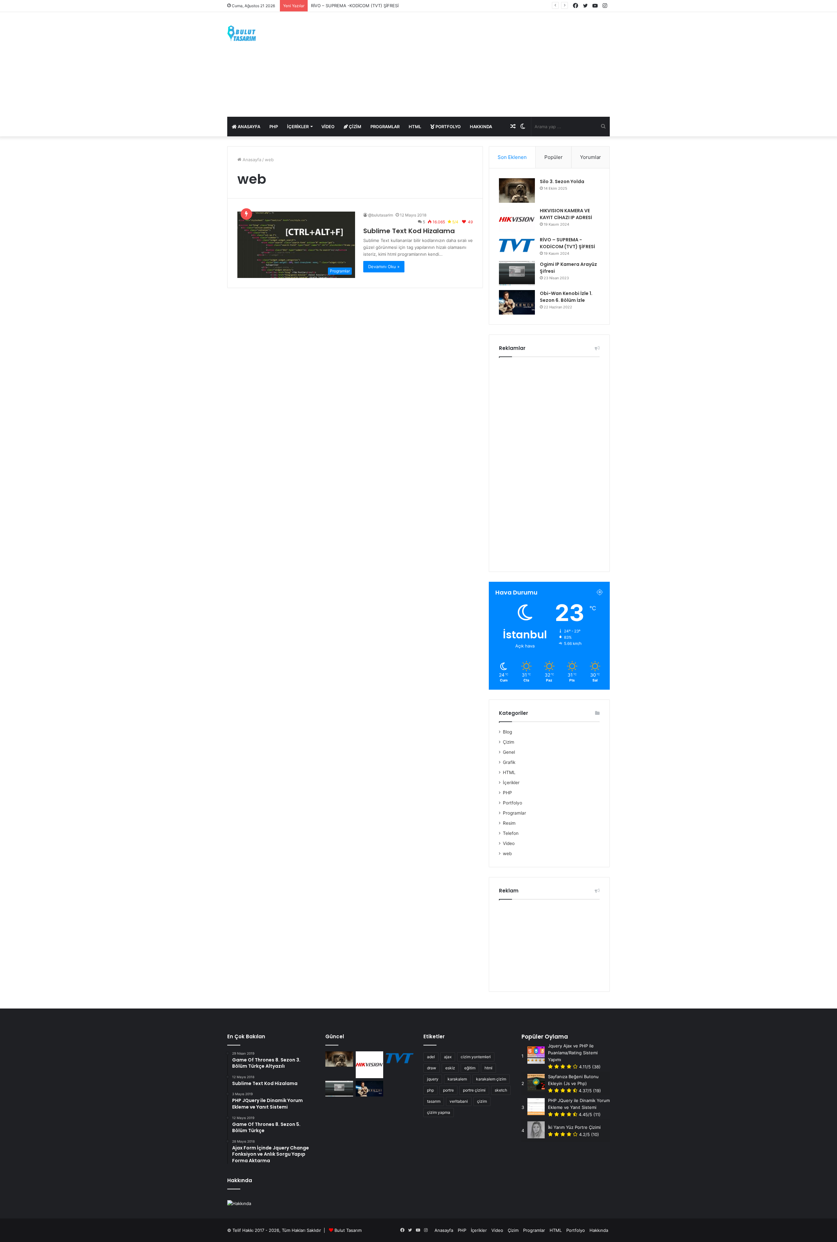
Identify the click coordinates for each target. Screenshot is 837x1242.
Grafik (509, 762)
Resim (509, 823)
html (488, 1067)
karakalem (457, 1079)
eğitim (469, 1067)
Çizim (354, 126)
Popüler (553, 157)
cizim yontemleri (476, 1056)
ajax (448, 1056)
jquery (432, 1079)
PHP (273, 126)
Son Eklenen (512, 157)
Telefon (511, 833)
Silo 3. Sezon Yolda (562, 181)
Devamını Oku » (384, 266)
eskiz (450, 1067)
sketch (501, 1090)
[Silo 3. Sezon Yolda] (517, 190)
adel (431, 1056)
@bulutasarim (380, 215)
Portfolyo (448, 126)
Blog (507, 731)
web (507, 853)
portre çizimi (474, 1090)
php (430, 1090)
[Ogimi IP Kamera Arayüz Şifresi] (517, 273)
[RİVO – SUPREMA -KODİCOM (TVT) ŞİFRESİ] (517, 245)
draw (431, 1067)
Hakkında (481, 126)
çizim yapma (438, 1112)
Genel (509, 752)
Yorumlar (590, 157)
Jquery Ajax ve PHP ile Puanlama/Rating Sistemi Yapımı (573, 1052)
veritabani (459, 1101)
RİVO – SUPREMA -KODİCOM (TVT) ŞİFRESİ (355, 5)
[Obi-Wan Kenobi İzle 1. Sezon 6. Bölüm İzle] (517, 302)
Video (327, 126)
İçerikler (298, 126)
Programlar (385, 126)
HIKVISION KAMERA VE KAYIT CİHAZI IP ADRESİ (566, 214)
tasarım (433, 1101)
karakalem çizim (491, 1079)
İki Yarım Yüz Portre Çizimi (574, 1127)
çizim (482, 1101)
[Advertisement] (484, 64)
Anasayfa (248, 126)
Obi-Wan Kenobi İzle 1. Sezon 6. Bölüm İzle (566, 296)
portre (448, 1090)
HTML (415, 126)
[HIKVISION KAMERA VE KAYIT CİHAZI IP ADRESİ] (517, 219)
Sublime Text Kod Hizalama (409, 230)
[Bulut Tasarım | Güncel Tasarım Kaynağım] (241, 33)
